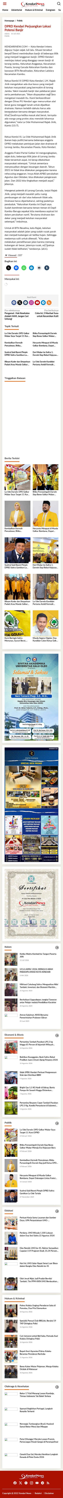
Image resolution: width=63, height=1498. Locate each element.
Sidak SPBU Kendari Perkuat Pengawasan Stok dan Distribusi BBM (38, 1073)
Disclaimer (49, 1493)
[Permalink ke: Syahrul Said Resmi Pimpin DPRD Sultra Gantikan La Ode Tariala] (17, 550)
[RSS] (49, 302)
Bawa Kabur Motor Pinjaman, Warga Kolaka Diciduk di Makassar (39, 1368)
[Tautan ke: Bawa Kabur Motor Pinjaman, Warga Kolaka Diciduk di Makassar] (11, 1372)
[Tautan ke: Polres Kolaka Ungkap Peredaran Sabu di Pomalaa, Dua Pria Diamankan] (11, 1311)
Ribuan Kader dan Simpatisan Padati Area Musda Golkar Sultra (17, 363)
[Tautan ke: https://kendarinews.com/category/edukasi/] (57, 1211)
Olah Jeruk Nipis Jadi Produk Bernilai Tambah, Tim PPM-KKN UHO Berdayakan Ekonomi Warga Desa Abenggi (38, 1280)
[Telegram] (43, 302)
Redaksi (38, 1493)
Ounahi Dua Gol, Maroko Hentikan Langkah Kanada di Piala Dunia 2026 (39, 1456)
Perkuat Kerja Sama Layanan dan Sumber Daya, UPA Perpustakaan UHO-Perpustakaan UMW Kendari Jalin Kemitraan (38, 1219)
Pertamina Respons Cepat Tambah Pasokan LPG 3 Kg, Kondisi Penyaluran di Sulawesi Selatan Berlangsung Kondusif (39, 1104)
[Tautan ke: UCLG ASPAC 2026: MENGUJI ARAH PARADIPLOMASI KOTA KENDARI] (11, 974)
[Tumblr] (25, 302)
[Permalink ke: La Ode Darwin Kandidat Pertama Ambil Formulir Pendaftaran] (46, 587)
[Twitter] (19, 302)
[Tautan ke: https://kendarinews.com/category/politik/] (57, 1123)
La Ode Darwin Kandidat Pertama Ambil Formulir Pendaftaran (43, 363)
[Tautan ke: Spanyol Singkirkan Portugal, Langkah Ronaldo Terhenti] (11, 1414)
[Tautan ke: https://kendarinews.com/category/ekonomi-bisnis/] (57, 1035)
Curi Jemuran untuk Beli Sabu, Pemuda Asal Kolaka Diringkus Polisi (39, 1337)
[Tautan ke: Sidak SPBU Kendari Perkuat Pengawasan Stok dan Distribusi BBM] (11, 1078)
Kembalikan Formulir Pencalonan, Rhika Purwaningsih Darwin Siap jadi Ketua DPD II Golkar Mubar (16, 344)
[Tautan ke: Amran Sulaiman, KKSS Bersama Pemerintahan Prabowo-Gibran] (11, 1020)
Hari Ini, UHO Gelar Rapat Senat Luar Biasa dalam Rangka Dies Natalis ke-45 (39, 1264)
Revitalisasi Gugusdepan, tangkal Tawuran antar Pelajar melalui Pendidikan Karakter (38, 1001)
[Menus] (4, 3)
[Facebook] (13, 302)
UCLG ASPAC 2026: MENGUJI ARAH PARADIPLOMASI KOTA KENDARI (36, 970)
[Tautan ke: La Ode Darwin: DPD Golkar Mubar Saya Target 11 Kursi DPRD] (11, 1135)
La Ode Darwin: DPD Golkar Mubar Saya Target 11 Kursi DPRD (17, 335)
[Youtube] (37, 302)
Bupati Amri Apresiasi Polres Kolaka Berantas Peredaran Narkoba (35, 1352)
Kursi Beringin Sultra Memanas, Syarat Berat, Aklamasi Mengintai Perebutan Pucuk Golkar (15, 639)
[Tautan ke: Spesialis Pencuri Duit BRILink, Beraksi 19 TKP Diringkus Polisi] (11, 1326)
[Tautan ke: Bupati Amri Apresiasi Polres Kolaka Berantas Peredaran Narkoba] (11, 1356)
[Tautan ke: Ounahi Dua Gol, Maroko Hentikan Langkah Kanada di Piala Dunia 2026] (11, 1460)
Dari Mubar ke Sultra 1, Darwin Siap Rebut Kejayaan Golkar (45, 354)
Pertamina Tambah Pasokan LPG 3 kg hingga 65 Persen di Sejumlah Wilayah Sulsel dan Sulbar (36, 1043)
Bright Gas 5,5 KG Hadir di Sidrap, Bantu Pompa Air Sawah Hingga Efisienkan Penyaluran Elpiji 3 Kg (37, 1089)
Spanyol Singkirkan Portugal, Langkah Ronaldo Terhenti (36, 1410)
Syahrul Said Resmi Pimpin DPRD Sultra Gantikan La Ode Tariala (16, 354)
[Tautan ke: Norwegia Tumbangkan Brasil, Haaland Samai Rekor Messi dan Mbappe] (11, 1429)
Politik (7, 36)
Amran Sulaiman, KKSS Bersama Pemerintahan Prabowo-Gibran (34, 1016)
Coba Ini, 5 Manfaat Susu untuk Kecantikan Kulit (46, 313)
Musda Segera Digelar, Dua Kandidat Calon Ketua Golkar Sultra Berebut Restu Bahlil (45, 639)
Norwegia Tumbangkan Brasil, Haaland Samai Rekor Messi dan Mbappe (37, 1425)
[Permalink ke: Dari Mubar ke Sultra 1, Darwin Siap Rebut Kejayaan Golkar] (46, 550)
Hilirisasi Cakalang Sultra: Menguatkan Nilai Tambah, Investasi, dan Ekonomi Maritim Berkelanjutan (39, 986)
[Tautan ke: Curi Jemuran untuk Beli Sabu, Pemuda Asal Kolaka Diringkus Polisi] (11, 1341)
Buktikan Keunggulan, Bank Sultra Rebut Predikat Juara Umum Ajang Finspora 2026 (39, 1058)
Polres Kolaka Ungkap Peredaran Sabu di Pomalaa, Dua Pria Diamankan (38, 1307)
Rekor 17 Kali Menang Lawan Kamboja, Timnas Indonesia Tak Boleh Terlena (37, 1395)
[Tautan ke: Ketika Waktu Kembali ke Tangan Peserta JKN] (11, 959)
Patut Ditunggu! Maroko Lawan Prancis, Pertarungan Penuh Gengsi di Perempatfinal (39, 1440)
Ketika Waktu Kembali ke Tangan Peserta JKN (38, 955)
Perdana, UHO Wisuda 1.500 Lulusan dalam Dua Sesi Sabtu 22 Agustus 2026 (37, 1234)
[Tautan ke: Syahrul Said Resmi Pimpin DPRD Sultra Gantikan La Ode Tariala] (11, 1196)
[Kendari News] (32, 5)
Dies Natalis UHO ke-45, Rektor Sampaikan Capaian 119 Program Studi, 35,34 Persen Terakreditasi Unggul (39, 1249)
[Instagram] (31, 302)
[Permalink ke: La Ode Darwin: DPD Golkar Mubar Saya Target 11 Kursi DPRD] (17, 477)
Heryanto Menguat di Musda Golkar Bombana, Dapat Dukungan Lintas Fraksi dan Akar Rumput (45, 344)
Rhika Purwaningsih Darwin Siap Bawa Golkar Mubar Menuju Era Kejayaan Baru (45, 335)
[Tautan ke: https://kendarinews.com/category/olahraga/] (57, 1387)
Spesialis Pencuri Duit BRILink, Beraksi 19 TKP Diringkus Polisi (38, 1322)
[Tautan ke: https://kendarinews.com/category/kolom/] (57, 948)
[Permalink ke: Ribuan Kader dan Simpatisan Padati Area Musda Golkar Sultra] (17, 587)
